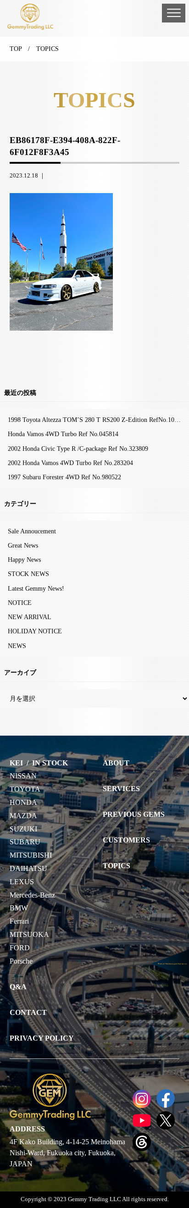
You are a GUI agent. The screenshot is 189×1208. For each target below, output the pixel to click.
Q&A (18, 987)
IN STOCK (50, 763)
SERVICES (121, 788)
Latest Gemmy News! (36, 588)
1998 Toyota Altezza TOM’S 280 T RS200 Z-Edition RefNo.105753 (97, 419)
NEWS (17, 645)
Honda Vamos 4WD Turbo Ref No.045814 (63, 434)
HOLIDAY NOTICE (35, 631)
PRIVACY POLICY (42, 1038)
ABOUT (116, 763)
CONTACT (28, 1012)
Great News (23, 545)
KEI (16, 763)
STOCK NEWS (28, 573)
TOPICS (116, 866)
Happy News (24, 559)
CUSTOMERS (126, 840)
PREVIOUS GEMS (134, 814)
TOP (16, 48)
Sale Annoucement (32, 531)
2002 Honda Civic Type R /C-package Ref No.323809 (78, 448)
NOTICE (20, 602)
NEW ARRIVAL (29, 617)
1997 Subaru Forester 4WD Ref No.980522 (64, 477)
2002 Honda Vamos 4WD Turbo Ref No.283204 (70, 462)
